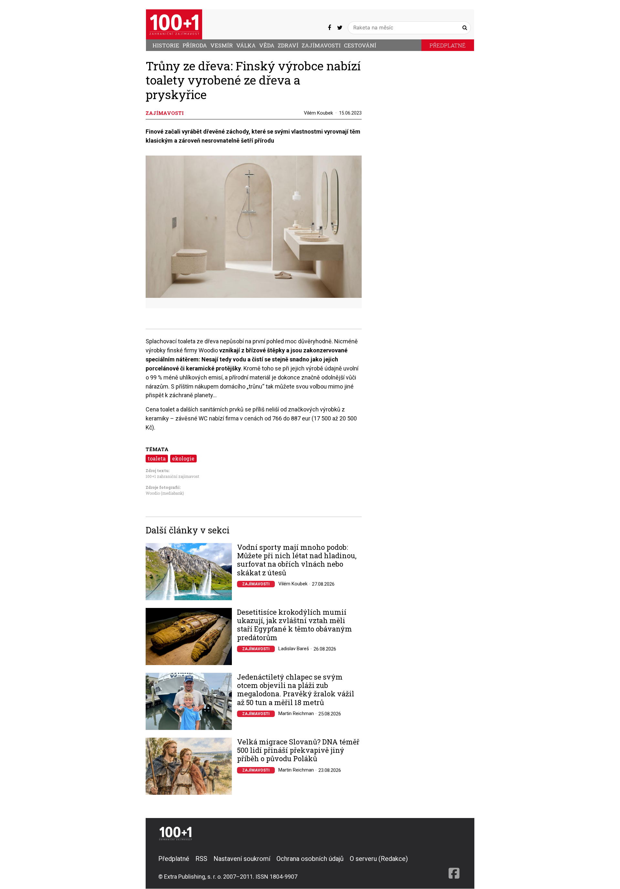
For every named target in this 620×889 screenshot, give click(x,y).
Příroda (194, 45)
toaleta (157, 458)
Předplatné (447, 45)
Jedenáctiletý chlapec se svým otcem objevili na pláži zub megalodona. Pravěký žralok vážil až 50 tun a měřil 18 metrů (295, 690)
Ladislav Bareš (293, 649)
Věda (266, 45)
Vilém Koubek (318, 113)
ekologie (183, 458)
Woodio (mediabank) (165, 493)
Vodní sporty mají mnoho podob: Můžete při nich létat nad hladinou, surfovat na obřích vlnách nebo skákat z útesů (296, 560)
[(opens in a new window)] (329, 27)
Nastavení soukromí (241, 859)
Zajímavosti (321, 45)
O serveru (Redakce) (379, 859)
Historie (165, 45)
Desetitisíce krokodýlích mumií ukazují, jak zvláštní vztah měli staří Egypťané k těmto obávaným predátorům (294, 625)
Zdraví (288, 45)
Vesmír (221, 45)
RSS (201, 859)
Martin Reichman (296, 713)
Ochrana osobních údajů (310, 859)
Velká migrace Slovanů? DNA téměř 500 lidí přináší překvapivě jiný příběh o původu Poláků (298, 750)
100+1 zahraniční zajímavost (172, 476)
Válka (246, 45)
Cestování (360, 45)
